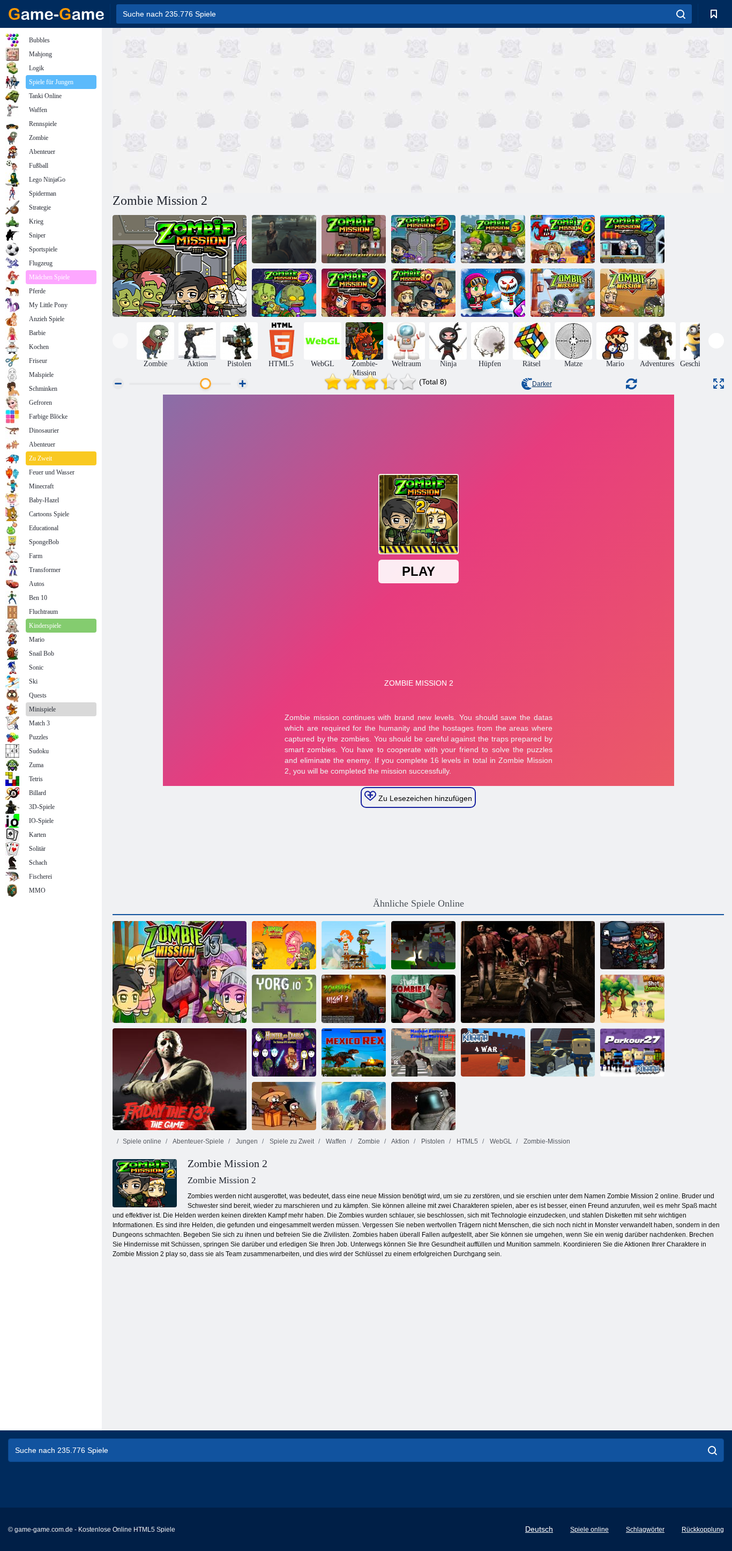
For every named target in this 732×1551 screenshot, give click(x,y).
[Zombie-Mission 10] (423, 293)
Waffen (335, 1141)
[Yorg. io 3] (284, 999)
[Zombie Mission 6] (563, 239)
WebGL (500, 1141)
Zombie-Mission (546, 1141)
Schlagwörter (645, 1529)
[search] (680, 14)
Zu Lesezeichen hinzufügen (424, 798)
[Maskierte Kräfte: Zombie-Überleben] (423, 1052)
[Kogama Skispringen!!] (563, 1052)
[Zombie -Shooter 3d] (528, 972)
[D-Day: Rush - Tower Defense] (354, 1106)
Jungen (246, 1141)
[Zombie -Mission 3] (354, 239)
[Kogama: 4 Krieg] (493, 1052)
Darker (542, 384)
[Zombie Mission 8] (284, 293)
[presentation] (120, 340)
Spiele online (142, 1141)
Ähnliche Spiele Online (418, 903)
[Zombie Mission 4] (423, 239)
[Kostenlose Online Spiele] (56, 14)
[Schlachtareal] (423, 1106)
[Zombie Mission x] (493, 293)
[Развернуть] (718, 384)
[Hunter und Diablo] (284, 1052)
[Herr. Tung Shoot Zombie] (632, 999)
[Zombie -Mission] (284, 239)
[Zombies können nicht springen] (284, 1106)
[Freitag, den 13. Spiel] (180, 1079)
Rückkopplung (703, 1529)
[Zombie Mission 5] (493, 239)
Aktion (399, 1141)
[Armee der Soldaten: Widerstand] (354, 945)
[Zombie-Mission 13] (180, 972)
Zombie (368, 1141)
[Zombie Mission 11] (563, 293)
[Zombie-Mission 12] (632, 293)
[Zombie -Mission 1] (180, 266)
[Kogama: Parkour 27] (632, 1052)
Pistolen (432, 1141)
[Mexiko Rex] (354, 1052)
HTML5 (466, 1141)
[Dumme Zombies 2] (423, 999)
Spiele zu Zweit (291, 1141)
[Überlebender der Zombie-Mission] (284, 945)
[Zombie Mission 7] (632, 239)
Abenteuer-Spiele (197, 1141)
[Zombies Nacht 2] (354, 999)
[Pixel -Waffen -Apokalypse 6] (423, 945)
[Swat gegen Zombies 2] (632, 945)
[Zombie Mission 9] (354, 293)
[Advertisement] (265, 109)
